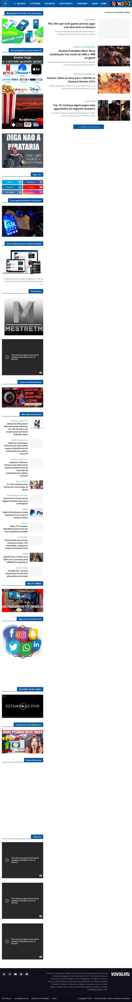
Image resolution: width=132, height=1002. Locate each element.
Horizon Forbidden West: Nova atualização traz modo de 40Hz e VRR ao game (72, 54)
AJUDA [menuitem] (95, 3)
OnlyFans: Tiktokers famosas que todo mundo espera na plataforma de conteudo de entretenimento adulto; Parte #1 (16, 469)
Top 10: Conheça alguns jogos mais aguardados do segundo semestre (74, 107)
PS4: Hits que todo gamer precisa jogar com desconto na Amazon (71, 25)
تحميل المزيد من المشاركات (89, 126)
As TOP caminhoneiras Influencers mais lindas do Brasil (16, 487)
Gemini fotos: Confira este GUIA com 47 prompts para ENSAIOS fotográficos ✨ (15, 559)
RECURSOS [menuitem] (50, 3)
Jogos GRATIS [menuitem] (66, 3)
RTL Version (6, 998)
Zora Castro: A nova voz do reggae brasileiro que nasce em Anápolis (15, 501)
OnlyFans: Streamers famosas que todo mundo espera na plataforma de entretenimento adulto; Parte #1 (16, 448)
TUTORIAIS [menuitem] (35, 3)
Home (54, 998)
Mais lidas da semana (31, 414)
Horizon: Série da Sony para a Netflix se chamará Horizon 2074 (71, 79)
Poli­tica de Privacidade (40, 998)
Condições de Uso (21, 998)
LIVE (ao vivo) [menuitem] (19, 3)
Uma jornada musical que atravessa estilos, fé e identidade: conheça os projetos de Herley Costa (16, 544)
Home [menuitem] (103, 3)
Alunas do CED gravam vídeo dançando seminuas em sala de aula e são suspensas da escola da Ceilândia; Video (16, 429)
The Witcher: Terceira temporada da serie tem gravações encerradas (16, 573)
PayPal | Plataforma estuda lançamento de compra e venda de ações (15, 515)
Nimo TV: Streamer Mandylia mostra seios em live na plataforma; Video (16, 529)
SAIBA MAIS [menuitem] (82, 3)
